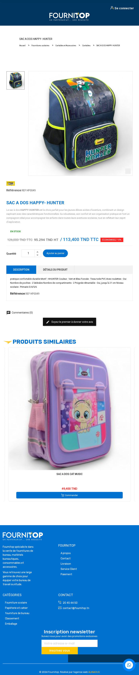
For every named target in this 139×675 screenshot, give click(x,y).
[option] (15, 80)
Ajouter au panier (55, 253)
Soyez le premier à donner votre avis (69, 322)
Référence (13, 190)
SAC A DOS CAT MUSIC (69, 474)
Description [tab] (21, 269)
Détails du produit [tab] (55, 269)
